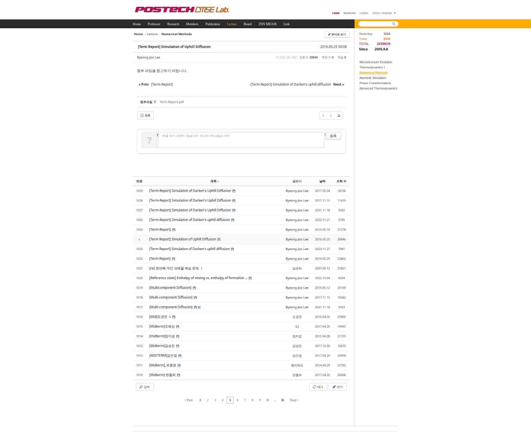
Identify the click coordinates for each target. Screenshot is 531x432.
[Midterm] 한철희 (162, 374)
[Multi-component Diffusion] (171, 297)
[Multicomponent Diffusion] (170, 287)
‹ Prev (189, 400)
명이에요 (297, 365)
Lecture (152, 34)
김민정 (297, 355)
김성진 (297, 346)
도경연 (297, 317)
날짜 (322, 181)
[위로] (323, 115)
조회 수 (342, 181)
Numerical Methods (374, 72)
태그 (320, 387)
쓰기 (339, 387)
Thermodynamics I (372, 67)
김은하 (297, 268)
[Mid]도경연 (158, 316)
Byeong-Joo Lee (148, 57)
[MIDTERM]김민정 (163, 355)
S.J (297, 326)
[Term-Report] (160, 229)
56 (282, 400)
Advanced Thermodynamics (378, 88)
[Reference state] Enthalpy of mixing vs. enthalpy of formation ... (198, 278)
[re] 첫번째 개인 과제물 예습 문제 (174, 268)
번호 (139, 181)
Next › (294, 400)
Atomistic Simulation (373, 77)
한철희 (297, 375)
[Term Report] (160, 258)
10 (267, 400)
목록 (147, 115)
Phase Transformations (375, 83)
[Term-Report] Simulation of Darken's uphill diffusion (190, 219)
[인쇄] (339, 115)
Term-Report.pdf (172, 102)
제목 (213, 181)
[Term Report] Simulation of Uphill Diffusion (174, 46)
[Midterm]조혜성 (162, 326)
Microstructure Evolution (376, 62)
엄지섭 (297, 336)
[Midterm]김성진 (162, 345)
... (275, 400)
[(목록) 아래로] (331, 115)
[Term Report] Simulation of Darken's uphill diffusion (189, 248)
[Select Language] (384, 13)
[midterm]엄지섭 (162, 336)
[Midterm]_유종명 (163, 365)
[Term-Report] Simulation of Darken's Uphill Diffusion (190, 190)
